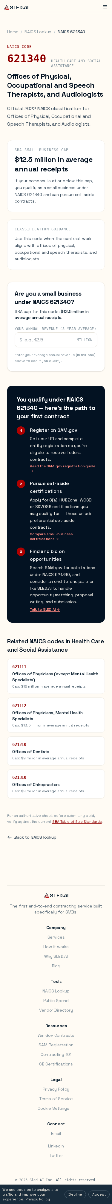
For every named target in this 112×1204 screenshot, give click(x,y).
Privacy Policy (56, 1089)
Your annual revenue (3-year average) (55, 329)
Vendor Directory (56, 1010)
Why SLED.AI (56, 956)
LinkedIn (56, 1146)
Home (12, 31)
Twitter (56, 1155)
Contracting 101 (56, 1054)
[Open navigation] (105, 6)
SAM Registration (56, 1045)
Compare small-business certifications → (51, 536)
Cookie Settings (53, 1108)
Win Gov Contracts (56, 1035)
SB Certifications (56, 1064)
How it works (56, 946)
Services (56, 937)
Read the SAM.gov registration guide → (62, 468)
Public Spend (56, 1000)
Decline (75, 1194)
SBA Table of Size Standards (77, 821)
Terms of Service (56, 1098)
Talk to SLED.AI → (45, 609)
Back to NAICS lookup (35, 837)
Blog (56, 966)
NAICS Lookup (37, 31)
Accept (99, 1194)
